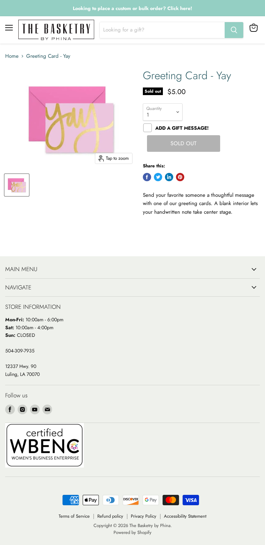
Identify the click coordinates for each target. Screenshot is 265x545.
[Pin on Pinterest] (180, 177)
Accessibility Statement (185, 516)
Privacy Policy (143, 516)
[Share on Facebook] (147, 177)
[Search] (234, 30)
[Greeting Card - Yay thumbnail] (16, 185)
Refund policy (110, 516)
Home (12, 56)
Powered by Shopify (132, 532)
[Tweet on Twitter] (158, 177)
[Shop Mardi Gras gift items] (132, 8)
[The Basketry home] (56, 30)
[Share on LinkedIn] (169, 177)
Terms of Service (74, 516)
